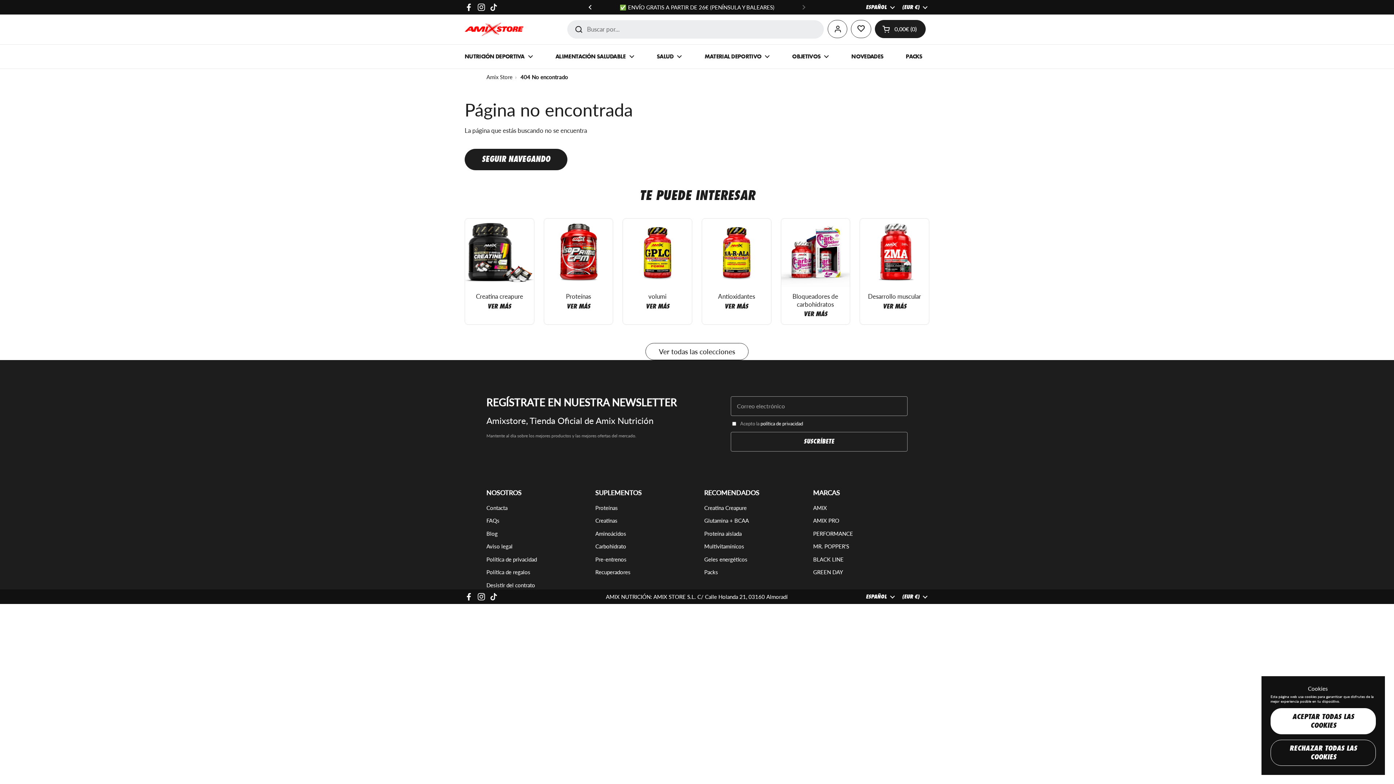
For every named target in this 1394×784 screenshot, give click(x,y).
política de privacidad (782, 423)
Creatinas (606, 520)
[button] (900, 29)
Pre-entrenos (611, 559)
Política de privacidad (511, 559)
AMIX (820, 508)
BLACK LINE (828, 559)
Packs (711, 572)
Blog (492, 533)
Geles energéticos (725, 559)
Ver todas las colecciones (697, 351)
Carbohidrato (610, 546)
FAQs (493, 520)
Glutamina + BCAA (726, 520)
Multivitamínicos (724, 546)
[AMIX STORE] (494, 29)
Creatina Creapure (725, 508)
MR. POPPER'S (831, 546)
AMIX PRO (826, 520)
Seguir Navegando (516, 159)
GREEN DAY (828, 572)
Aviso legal (499, 546)
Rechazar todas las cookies (1323, 752)
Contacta (497, 508)
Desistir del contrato (510, 585)
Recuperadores (613, 572)
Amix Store (499, 77)
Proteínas (606, 508)
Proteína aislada (723, 533)
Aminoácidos (610, 533)
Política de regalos (508, 572)
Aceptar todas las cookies (1323, 721)
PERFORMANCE (833, 533)
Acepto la (771, 423)
